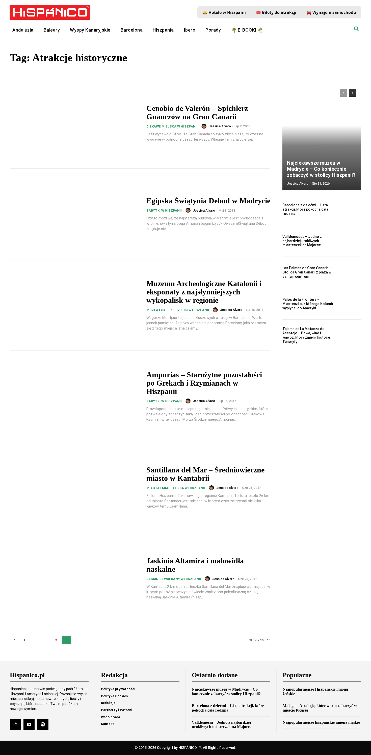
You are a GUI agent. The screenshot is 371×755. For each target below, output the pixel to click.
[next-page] (352, 93)
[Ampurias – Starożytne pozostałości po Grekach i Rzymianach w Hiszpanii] (75, 396)
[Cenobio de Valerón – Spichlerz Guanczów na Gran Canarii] (75, 123)
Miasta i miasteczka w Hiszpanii (175, 488)
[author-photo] (204, 126)
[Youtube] (29, 724)
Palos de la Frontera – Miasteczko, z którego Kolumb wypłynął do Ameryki (307, 303)
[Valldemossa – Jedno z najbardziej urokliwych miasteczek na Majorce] (349, 241)
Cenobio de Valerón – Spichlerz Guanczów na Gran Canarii (197, 112)
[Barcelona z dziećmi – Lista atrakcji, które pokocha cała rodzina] (349, 209)
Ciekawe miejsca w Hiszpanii (172, 126)
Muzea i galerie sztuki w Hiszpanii (177, 310)
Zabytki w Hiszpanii (164, 210)
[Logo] (50, 12)
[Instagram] (15, 724)
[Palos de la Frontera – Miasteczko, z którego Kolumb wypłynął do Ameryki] (349, 304)
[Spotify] (42, 724)
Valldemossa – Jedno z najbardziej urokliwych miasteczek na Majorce (302, 241)
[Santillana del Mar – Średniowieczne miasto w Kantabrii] (75, 487)
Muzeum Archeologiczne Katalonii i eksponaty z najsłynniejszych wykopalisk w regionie (203, 291)
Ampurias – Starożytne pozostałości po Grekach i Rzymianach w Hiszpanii (204, 382)
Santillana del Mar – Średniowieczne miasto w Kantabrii (205, 474)
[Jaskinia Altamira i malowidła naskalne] (75, 578)
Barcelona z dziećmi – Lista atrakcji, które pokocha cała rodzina (305, 209)
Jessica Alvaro (220, 126)
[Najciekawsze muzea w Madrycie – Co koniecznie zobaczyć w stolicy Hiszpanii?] (321, 137)
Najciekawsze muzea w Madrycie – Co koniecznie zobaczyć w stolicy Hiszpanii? (321, 169)
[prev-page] (14, 640)
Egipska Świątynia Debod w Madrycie (208, 200)
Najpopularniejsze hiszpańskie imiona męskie (321, 722)
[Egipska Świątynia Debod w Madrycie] (75, 214)
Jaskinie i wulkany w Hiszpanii (173, 579)
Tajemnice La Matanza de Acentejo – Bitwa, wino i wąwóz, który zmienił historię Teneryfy (306, 335)
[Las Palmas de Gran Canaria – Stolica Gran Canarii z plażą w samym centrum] (349, 272)
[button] (356, 29)
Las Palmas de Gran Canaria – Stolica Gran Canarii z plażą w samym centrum (307, 272)
